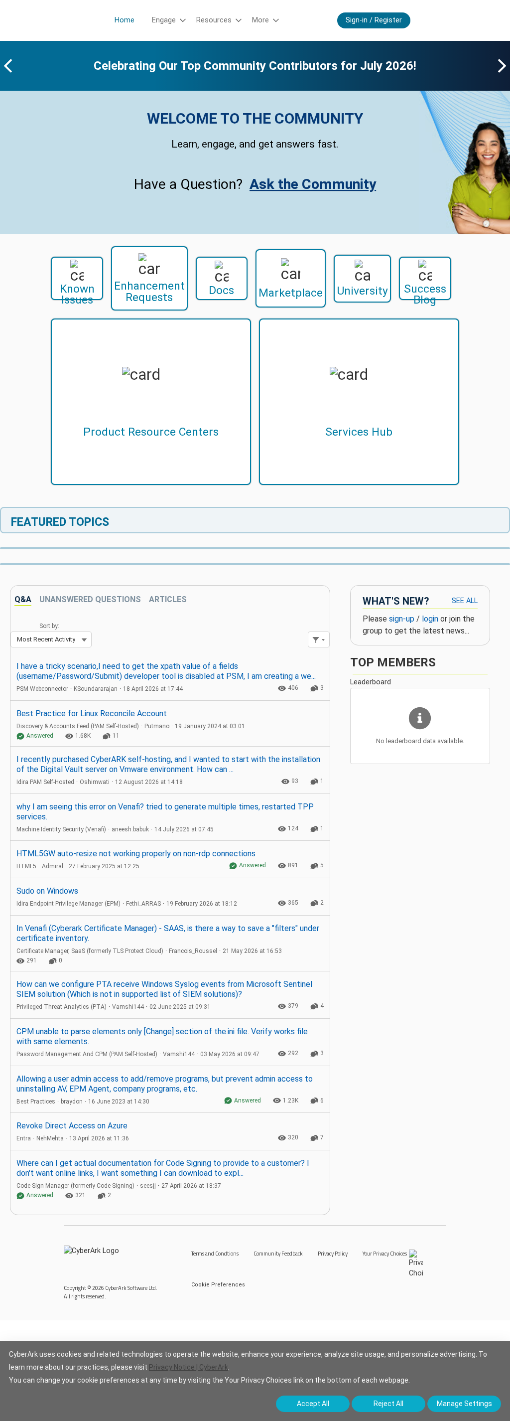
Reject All (388, 1404)
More (260, 20)
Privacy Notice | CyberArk (188, 1367)
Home (124, 20)
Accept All (313, 1404)
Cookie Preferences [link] (218, 1284)
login (430, 619)
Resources (214, 20)
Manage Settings (464, 1404)
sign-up (401, 619)
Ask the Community (313, 184)
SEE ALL (465, 601)
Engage (164, 20)
